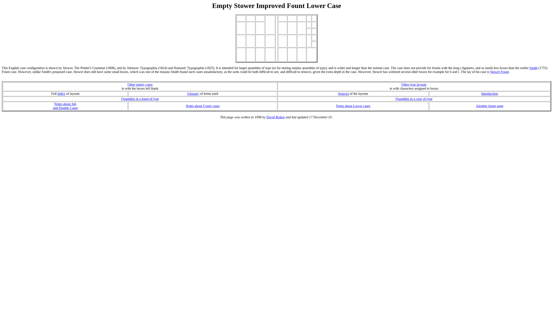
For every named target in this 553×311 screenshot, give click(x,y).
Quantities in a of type (140, 99)
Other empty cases (140, 84)
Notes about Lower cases (353, 106)
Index (61, 93)
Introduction (489, 93)
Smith (533, 68)
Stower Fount (499, 72)
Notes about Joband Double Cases (65, 106)
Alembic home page (489, 106)
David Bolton (275, 117)
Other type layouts (413, 84)
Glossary (193, 93)
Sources (343, 93)
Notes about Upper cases (203, 106)
